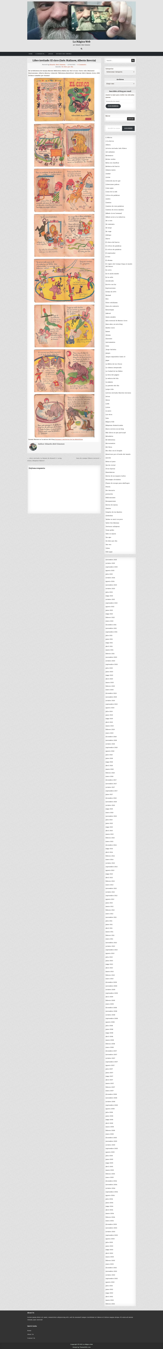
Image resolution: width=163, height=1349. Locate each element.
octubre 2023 (110, 588)
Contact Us (31, 1338)
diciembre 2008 (111, 1007)
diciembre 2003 (111, 1224)
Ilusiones (109, 339)
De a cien (109, 220)
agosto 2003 (110, 1239)
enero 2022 (109, 621)
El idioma (109, 260)
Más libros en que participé (116, 433)
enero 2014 (109, 859)
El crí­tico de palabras (113, 246)
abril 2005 (109, 1166)
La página (109, 382)
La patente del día (112, 385)
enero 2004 (110, 1221)
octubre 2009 (110, 989)
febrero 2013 (110, 881)
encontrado (110, 281)
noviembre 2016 (111, 802)
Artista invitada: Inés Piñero (116, 148)
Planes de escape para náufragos (118, 483)
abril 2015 (109, 830)
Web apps (109, 552)
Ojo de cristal (110, 465)
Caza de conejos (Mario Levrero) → (88, 458)
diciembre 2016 (111, 798)
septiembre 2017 (111, 791)
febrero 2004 (110, 1217)
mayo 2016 (109, 809)
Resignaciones (111, 501)
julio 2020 (109, 668)
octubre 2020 (110, 661)
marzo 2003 (110, 1257)
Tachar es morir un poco (114, 519)
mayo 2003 (109, 1250)
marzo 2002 (110, 1300)
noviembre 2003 (111, 1228)
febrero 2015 (110, 838)
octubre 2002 (110, 1275)
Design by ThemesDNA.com (81, 1347)
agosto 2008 (110, 1022)
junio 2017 (109, 794)
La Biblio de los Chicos (114, 364)
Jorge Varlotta (111, 349)
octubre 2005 (110, 1145)
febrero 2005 (110, 1174)
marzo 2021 (109, 650)
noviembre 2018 (111, 740)
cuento (108, 199)
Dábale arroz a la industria (115, 217)
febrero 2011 (110, 935)
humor (108, 331)
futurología (110, 310)
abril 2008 (109, 1036)
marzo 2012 (109, 906)
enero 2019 (109, 733)
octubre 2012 (110, 892)
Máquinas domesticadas (114, 425)
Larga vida (109, 389)
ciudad (108, 174)
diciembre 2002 (111, 1268)
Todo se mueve (111, 534)
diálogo (108, 235)
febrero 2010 (110, 975)
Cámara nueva (110, 170)
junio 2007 (109, 1073)
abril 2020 (109, 679)
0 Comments (81, 64)
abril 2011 (109, 928)
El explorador (110, 253)
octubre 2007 (110, 1058)
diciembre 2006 (111, 1094)
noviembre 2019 (111, 697)
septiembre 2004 (112, 1192)
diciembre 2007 (111, 1051)
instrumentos (110, 342)
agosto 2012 (110, 899)
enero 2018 (109, 776)
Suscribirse (113, 106)
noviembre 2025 (111, 560)
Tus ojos (108, 537)
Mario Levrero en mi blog (115, 429)
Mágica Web (110, 422)
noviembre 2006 (111, 1098)
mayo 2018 (109, 762)
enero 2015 (109, 841)
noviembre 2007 (111, 1054)
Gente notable (111, 317)
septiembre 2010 (112, 950)
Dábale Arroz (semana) (114, 213)
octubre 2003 (110, 1231)
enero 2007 (110, 1091)
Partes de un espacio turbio (116, 476)
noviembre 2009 (111, 986)
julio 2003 (109, 1242)
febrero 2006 (110, 1130)
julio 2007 (109, 1069)
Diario (108, 239)
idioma (108, 335)
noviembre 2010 (111, 942)
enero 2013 (109, 885)
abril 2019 (109, 722)
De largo (109, 228)
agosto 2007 (110, 1065)
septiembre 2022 (111, 603)
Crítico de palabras (113, 195)
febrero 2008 (110, 1044)
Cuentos (108, 202)
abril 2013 (109, 877)
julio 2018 (109, 755)
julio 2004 (109, 1199)
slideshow (109, 516)
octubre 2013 (110, 863)
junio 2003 (109, 1246)
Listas (108, 407)
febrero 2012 (110, 910)
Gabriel (108, 313)
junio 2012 (109, 903)
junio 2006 (109, 1116)
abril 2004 (109, 1210)
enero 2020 (109, 690)
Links (107, 404)
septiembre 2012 (111, 895)
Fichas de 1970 (111, 292)
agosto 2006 (110, 1109)
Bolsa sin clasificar (112, 163)
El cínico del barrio (112, 242)
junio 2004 (109, 1203)
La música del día (112, 378)
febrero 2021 (110, 653)
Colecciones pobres (112, 184)
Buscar (108, 116)
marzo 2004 (110, 1213)
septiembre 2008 (112, 1018)
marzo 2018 (109, 769)
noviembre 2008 (111, 1011)
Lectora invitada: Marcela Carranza (118, 393)
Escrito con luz (111, 284)
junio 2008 (109, 1029)
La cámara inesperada (113, 367)
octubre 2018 (110, 744)
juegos (108, 353)
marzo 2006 (110, 1127)
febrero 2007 (110, 1087)
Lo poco (108, 411)
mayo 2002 (109, 1293)
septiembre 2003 (112, 1235)
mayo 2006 (109, 1119)
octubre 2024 (110, 578)
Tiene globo (110, 530)
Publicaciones (110, 497)
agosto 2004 (110, 1195)
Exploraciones (111, 288)
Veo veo (108, 544)
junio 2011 (109, 924)
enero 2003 (110, 1264)
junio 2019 (109, 715)
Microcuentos (110, 443)
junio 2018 (109, 758)
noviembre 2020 (111, 657)
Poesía (108, 487)
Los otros (109, 414)
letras (108, 396)
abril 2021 (109, 646)
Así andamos (110, 152)
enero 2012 (109, 914)
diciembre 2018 (111, 737)
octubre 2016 (110, 805)
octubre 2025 (110, 563)
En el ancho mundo (112, 274)
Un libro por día (67, 67)
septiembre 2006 (112, 1105)
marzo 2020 (110, 682)
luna (107, 418)
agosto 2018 (110, 751)
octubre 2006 (110, 1101)
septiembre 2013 (111, 867)
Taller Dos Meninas (112, 523)
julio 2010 (109, 957)
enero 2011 (109, 939)
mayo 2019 (109, 718)
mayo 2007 (109, 1076)
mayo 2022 (109, 614)
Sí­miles (108, 508)
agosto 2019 (110, 708)
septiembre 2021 (111, 632)
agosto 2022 (110, 606)
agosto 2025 (110, 570)
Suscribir (128, 128)
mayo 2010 (109, 964)
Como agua (109, 188)
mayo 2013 (109, 874)
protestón (109, 494)
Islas (107, 346)
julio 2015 (109, 820)
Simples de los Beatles (114, 512)
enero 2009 (110, 1004)
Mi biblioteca (110, 440)
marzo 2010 (110, 971)
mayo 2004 (109, 1206)
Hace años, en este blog (114, 324)
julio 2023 (109, 592)
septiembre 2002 (112, 1278)
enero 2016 (109, 812)
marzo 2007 (110, 1083)
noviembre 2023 (111, 585)
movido (108, 458)
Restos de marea (112, 505)
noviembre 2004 (111, 1184)
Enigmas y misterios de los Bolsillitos (69, 439)
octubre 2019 (110, 700)
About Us (30, 1334)
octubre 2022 (110, 599)
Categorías (109, 69)
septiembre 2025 (112, 567)
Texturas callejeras (113, 526)
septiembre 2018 (111, 747)
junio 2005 (109, 1159)
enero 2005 (110, 1177)
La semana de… (40, 54)
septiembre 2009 (112, 993)
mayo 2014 (109, 849)
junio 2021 (109, 639)
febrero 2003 (110, 1260)
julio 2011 (109, 921)
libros (108, 400)
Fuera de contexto (112, 306)
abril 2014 (109, 852)
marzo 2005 (110, 1170)
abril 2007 (109, 1080)
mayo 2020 (109, 675)
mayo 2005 (109, 1163)
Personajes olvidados (113, 479)
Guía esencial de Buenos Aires (116, 320)
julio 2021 (109, 635)
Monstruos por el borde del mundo (118, 454)
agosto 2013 (110, 870)
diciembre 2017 (111, 780)
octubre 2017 (110, 787)
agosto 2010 (110, 953)
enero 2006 (110, 1134)
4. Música (109, 137)
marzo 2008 (110, 1040)
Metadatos (109, 436)
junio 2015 (109, 823)
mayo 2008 (109, 1033)
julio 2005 (109, 1156)
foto (107, 299)
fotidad (108, 295)
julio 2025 (109, 574)
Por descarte (110, 490)
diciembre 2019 (111, 693)
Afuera (108, 145)
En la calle (109, 277)
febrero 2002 (110, 1304)
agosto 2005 (110, 1152)
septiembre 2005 (112, 1148)
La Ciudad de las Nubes (114, 371)
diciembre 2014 (111, 845)
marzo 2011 (109, 932)
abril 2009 (109, 997)
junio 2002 (109, 1289)
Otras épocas (110, 469)
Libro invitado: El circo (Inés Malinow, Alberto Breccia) (64, 60)
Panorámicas (110, 472)
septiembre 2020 (112, 664)
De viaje (108, 231)
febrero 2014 (110, 856)
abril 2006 (109, 1123)
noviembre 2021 (111, 628)
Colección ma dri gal (113, 181)
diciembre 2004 (111, 1181)
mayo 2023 (109, 596)
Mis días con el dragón (114, 451)
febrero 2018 (110, 773)
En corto (108, 270)
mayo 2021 (109, 643)
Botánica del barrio (113, 166)
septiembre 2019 (111, 704)
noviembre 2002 (111, 1271)
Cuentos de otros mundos (115, 210)
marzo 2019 (109, 726)
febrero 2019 (110, 729)
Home (30, 54)
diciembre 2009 (111, 982)
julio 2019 (109, 711)
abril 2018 (109, 765)
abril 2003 (109, 1253)
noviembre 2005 (111, 1141)
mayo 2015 (109, 827)
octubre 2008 (110, 1015)
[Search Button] (81, 48)
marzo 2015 (109, 834)
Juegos (50, 54)
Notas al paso (110, 461)
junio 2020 (109, 672)
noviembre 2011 (111, 917)
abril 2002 (109, 1296)
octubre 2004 (110, 1188)
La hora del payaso (112, 375)
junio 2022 (109, 610)
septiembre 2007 (112, 1062)
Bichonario (109, 155)
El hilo (108, 257)
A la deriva (110, 141)
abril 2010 (109, 968)
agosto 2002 (110, 1282)
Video (108, 548)
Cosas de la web (111, 192)
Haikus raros (110, 328)
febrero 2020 (110, 686)
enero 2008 (110, 1047)
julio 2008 (109, 1025)
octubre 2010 (110, 946)
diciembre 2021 (111, 625)
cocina (108, 177)
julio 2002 (109, 1286)
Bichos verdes (110, 159)
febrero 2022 (110, 617)
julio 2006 (109, 1112)
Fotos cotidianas (112, 302)
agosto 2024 (110, 581)
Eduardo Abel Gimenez (63, 54)
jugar (107, 360)
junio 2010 (109, 961)
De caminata (110, 224)
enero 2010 (109, 979)
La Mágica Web (81, 41)
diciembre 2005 (111, 1138)
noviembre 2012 (111, 888)
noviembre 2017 (111, 784)
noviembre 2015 (111, 816)
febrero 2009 (110, 1000)
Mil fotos (109, 447)
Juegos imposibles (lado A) (115, 357)
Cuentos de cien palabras (115, 206)
